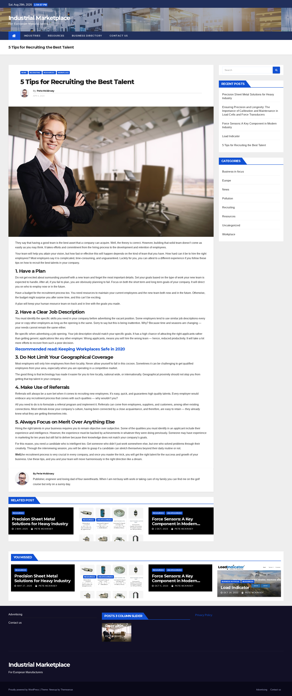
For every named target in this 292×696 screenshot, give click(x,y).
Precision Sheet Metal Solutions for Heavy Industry (40, 521)
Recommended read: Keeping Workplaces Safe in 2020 (70, 349)
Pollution (227, 198)
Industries (32, 35)
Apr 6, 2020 (173, 631)
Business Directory (87, 35)
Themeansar (67, 689)
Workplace (63, 73)
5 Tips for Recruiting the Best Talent (77, 82)
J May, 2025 (21, 529)
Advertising (15, 614)
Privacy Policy (203, 615)
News (24, 73)
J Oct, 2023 (161, 529)
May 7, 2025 (93, 592)
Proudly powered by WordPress (24, 689)
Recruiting (35, 73)
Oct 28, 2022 (231, 592)
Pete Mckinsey (45, 90)
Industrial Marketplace (39, 17)
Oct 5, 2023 (161, 586)
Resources (56, 35)
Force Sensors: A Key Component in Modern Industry (174, 524)
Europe (226, 180)
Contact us (119, 35)
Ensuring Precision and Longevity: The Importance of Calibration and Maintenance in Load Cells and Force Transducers (250, 111)
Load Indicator (231, 136)
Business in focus (233, 171)
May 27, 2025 (24, 586)
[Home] (14, 35)
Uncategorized (104, 520)
